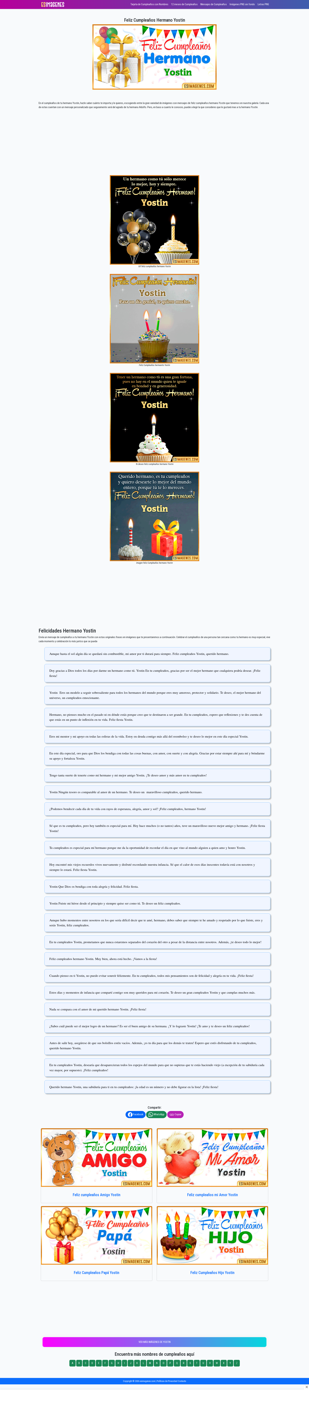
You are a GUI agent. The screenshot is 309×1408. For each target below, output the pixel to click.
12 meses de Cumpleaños (184, 4)
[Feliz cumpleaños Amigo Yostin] (96, 1157)
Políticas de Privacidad (167, 1381)
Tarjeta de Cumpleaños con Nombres (149, 4)
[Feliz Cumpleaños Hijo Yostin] (212, 1235)
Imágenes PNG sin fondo (242, 4)
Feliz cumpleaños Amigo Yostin (96, 1195)
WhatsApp (158, 1114)
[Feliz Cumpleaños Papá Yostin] (96, 1235)
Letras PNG (263, 4)
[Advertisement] (154, 149)
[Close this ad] (306, 1386)
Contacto (182, 1381)
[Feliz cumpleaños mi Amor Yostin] (212, 1157)
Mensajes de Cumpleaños (213, 4)
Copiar (177, 1114)
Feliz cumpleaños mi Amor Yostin (212, 1195)
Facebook (138, 1114)
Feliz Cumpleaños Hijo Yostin (212, 1272)
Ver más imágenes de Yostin (155, 1342)
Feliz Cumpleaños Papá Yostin (96, 1272)
